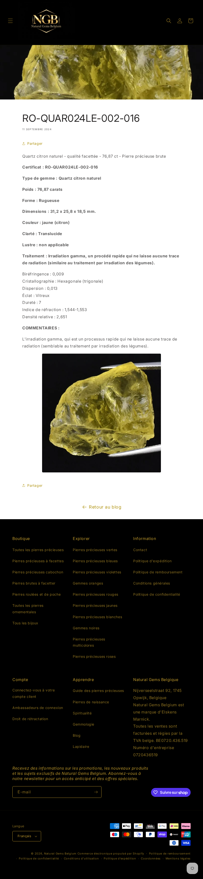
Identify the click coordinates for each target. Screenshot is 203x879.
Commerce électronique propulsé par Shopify (110, 853)
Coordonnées (151, 858)
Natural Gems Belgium (60, 853)
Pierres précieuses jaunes (95, 605)
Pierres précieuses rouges (95, 594)
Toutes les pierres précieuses (38, 550)
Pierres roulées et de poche (36, 594)
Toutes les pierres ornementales (28, 608)
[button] (10, 20)
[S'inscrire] (95, 792)
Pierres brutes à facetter (33, 583)
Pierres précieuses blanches (97, 617)
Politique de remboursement (158, 572)
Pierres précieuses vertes (95, 550)
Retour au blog (105, 507)
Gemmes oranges (88, 583)
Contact (140, 550)
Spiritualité (82, 713)
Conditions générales (151, 583)
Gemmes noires (86, 628)
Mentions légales (178, 858)
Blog (76, 735)
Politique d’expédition (120, 858)
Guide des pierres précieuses (98, 690)
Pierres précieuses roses (94, 656)
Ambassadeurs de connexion (37, 708)
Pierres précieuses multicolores (89, 642)
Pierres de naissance (91, 702)
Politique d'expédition (152, 561)
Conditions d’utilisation (81, 858)
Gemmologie (83, 724)
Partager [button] (35, 143)
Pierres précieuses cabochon (37, 572)
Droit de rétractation (30, 719)
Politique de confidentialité (156, 594)
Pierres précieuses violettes (97, 572)
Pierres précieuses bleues (95, 561)
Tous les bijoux (25, 623)
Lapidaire (81, 746)
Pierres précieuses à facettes (38, 561)
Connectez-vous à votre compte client (33, 693)
